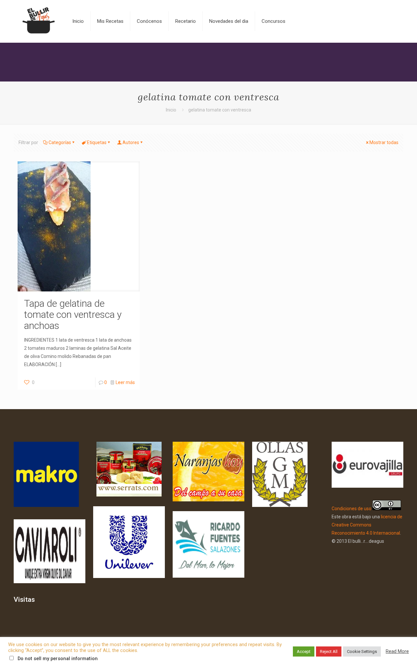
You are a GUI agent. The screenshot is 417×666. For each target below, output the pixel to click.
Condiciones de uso (351, 508)
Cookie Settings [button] (362, 651)
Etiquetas (97, 142)
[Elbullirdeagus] (38, 21)
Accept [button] (303, 651)
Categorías (60, 142)
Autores (130, 142)
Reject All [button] (329, 651)
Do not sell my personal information (58, 658)
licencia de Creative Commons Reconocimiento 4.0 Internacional (367, 525)
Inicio (171, 109)
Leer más (125, 382)
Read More (397, 651)
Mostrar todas (383, 142)
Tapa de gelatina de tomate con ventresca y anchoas (73, 314)
